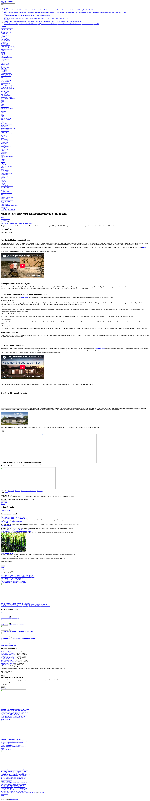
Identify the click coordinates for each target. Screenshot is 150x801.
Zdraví (5, 17)
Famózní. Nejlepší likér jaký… (8, 657)
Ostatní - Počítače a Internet (73, 24)
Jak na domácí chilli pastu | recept (10, 618)
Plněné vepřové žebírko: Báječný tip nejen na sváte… (14, 775)
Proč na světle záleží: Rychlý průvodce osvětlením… (14, 715)
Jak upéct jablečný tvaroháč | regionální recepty (12, 773)
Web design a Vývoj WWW (39, 24)
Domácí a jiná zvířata (6, 57)
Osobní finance (5, 107)
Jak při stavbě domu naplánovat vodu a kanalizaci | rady (16, 531)
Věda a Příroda (39, 21)
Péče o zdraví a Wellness (18, 18)
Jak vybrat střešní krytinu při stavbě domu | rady (14, 518)
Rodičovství (19, 15)
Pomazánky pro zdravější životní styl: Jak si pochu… (15, 782)
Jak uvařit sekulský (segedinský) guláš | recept (13, 579)
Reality (2, 112)
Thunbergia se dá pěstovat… (8, 651)
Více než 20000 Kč (5, 219)
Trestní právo (4, 145)
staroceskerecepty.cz (6, 749)
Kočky (2, 60)
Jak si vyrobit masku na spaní (8, 645)
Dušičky (3, 180)
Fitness (2, 167)
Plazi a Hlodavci (5, 64)
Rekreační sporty (5, 170)
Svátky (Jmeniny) (5, 187)
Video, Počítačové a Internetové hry (22, 21)
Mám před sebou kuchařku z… (8, 660)
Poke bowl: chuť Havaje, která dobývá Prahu (12, 742)
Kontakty (8, 792)
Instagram (3, 569)
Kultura (2, 100)
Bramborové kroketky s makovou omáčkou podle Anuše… (15, 774)
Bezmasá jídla (53, 12)
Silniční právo (4, 143)
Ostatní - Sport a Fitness (6, 166)
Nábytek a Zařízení (90, 9)
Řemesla (45, 21)
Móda (66, 18)
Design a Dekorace (57, 9)
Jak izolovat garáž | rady (7, 527)
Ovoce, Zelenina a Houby (10, 12)
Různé (2, 163)
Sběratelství (70, 21)
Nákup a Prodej (4, 33)
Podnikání (3, 116)
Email (30, 24)
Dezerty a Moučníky (87, 12)
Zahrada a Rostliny (67, 9)
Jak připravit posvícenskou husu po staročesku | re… (13, 778)
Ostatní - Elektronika (6, 76)
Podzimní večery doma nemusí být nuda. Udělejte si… (15, 709)
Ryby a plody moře (36, 12)
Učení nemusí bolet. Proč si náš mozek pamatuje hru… (14, 712)
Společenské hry (77, 21)
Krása (46, 18)
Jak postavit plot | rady (7, 553)
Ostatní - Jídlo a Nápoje (120, 12)
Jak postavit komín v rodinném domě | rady (12, 522)
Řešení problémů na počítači (22, 24)
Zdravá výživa (78, 12)
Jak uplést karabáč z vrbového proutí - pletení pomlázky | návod (18, 638)
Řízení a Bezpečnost (6, 29)
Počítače (6, 22)
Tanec (2, 190)
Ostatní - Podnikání (5, 129)
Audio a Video (4, 70)
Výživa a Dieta (28, 18)
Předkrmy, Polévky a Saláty (24, 12)
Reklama (17, 792)
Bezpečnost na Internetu (86, 24)
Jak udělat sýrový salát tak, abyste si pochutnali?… (13, 791)
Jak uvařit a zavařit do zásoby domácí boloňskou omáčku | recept (18, 577)
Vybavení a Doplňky (6, 30)
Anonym (6, 492)
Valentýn (3, 177)
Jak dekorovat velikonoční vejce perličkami (12, 624)
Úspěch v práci (4, 136)
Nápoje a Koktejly (107, 12)
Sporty (2, 169)
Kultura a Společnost (6, 97)
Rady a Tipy (4, 54)
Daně (2, 114)
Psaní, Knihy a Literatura (7, 197)
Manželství (25, 15)
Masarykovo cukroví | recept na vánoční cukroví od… (14, 746)
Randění (6, 15)
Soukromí (34, 792)
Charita (2, 104)
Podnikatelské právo (6, 118)
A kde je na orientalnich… (7, 664)
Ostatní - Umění (5, 198)
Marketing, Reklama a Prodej (8, 128)
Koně (2, 62)
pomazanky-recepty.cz (6, 780)
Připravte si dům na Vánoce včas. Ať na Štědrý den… (14, 710)
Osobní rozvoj (4, 204)
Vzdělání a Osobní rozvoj (7, 200)
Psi (1, 66)
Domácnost (75, 9)
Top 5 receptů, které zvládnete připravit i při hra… (14, 770)
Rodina (5, 14)
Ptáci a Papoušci (5, 67)
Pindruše (3, 748)
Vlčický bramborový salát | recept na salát (11, 745)
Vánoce (2, 179)
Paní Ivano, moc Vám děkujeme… (9, 661)
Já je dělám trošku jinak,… (7, 663)
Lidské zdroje (4, 126)
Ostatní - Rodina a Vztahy (38, 15)
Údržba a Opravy (48, 9)
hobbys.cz (3, 688)
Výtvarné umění (5, 191)
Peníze (2, 109)
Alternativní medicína (59, 18)
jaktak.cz (3, 792)
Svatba (30, 15)
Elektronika (4, 69)
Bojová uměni (4, 171)
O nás (12, 792)
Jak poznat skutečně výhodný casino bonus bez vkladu (15, 603)
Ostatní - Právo (4, 149)
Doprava (3, 52)
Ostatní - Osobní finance (7, 108)
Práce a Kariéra (5, 131)
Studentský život (5, 207)
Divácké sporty (4, 174)
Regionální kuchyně (70, 12)
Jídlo (5, 11)
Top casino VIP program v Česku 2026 (11, 739)
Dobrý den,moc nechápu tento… (9, 654)
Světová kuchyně (45, 12)
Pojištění (3, 115)
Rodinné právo (4, 142)
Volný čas (6, 19)
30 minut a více (4, 220)
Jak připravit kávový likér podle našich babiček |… (13, 777)
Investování (3, 111)
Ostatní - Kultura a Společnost (8, 98)
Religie (2, 101)
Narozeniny (3, 184)
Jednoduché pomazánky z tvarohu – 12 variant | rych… (14, 788)
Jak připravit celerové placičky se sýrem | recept (13, 582)
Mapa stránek (41, 792)
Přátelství (47, 15)
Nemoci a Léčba (8, 18)
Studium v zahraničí (5, 201)
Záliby (49, 21)
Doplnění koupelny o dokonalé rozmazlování (12, 713)
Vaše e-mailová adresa (6, 561)
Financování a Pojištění (6, 32)
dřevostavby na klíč (100, 348)
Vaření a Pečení (61, 12)
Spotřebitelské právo (6, 146)
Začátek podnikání (5, 125)
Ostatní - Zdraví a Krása (38, 18)
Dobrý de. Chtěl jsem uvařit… (8, 659)
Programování (95, 24)
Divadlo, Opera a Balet (6, 193)
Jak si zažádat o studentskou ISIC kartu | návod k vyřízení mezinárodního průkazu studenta (25, 606)
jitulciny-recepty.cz (5, 719)
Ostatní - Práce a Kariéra (7, 133)
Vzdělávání (3, 203)
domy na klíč (24, 297)
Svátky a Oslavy (5, 176)
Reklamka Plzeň (14, 799)
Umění (2, 188)
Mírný (2, 217)
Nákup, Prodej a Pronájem (10, 9)
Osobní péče (51, 18)
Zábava (3, 208)
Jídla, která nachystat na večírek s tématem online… (13, 784)
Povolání (3, 135)
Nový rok (3, 183)
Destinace (3, 53)
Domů (2, 210)
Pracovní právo (4, 139)
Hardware (53, 24)
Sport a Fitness (5, 164)
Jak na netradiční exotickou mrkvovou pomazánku (13, 785)
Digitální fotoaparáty (6, 73)
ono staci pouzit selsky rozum (8, 653)
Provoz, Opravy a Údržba (7, 28)
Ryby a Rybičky (5, 59)
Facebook (3, 567)
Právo (2, 138)
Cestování (3, 50)
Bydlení (6, 8)
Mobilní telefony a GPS (6, 74)
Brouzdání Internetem (9, 24)
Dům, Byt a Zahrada (10, 210)
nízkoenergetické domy (36, 491)
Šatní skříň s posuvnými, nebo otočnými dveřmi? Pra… (14, 741)
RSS (2, 798)
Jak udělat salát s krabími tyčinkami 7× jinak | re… (13, 787)
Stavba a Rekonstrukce (38, 9)
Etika (2, 102)
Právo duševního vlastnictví (7, 140)
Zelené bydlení (82, 9)
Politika (2, 105)
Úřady (2, 122)
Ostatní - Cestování (5, 56)
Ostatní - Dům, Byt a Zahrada (24, 9)
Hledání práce (4, 132)
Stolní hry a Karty (8, 21)
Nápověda (22, 792)
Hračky (33, 21)
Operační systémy (61, 24)
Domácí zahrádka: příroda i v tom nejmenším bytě (13, 716)
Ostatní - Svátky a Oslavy (7, 186)
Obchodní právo (5, 148)
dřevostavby (18, 491)
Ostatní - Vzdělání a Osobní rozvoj (9, 205)
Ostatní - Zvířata (5, 63)
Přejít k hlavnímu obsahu (7, 1)
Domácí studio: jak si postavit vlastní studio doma (13, 717)
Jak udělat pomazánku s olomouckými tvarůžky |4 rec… (14, 789)
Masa (113, 12)
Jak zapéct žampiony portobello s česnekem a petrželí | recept (17, 631)
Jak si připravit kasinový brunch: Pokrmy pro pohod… (14, 771)
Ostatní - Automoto (5, 35)
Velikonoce (3, 181)
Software (48, 24)
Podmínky (28, 792)
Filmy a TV (3, 194)
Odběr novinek (4, 794)
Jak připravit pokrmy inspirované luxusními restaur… (14, 744)
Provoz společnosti (5, 119)
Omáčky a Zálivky (97, 12)
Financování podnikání (6, 124)
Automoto (3, 26)
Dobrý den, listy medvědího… (8, 656)
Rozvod (14, 15)
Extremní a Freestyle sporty (7, 173)
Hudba (2, 195)
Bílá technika (4, 71)
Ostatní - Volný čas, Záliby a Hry (59, 21)
